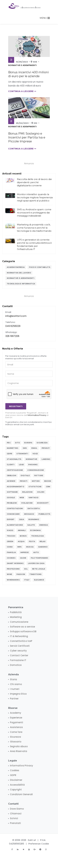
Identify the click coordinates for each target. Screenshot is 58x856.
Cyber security (18, 650)
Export (11, 519)
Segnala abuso (19, 746)
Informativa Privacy (37, 415)
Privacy (46, 448)
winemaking (13, 580)
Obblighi (11, 475)
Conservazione (35, 470)
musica (30, 547)
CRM (48, 487)
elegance (39, 580)
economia (35, 530)
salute (31, 525)
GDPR (9, 454)
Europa (28, 443)
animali (22, 530)
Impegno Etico (18, 693)
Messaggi (29, 514)
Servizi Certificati (20, 645)
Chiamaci (15, 813)
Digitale (25, 475)
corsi (10, 547)
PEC (9, 443)
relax (43, 541)
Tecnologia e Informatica (21, 284)
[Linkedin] (18, 849)
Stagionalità (14, 459)
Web (21, 497)
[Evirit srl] (24, 6)
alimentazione (15, 525)
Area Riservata (18, 751)
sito (17, 443)
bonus (23, 536)
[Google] (35, 849)
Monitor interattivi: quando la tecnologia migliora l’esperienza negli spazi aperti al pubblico (35, 197)
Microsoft (43, 503)
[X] (23, 849)
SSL (26, 569)
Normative (31, 459)
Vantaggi (33, 497)
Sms (25, 448)
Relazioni (27, 492)
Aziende (11, 481)
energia (43, 525)
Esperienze (16, 717)
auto (36, 552)
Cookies (11, 558)
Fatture (38, 475)
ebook (47, 481)
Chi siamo (16, 684)
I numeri (14, 689)
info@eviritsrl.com (15, 316)
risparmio (33, 519)
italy (27, 580)
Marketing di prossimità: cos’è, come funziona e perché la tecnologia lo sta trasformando (34, 227)
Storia (13, 679)
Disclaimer (16, 780)
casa (21, 519)
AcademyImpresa (16, 267)
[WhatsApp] (46, 849)
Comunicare (13, 514)
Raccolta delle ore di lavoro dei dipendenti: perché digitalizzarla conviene (34, 182)
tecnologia (37, 536)
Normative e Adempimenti (22, 65)
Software (12, 492)
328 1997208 (12, 336)
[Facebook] (12, 849)
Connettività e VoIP (21, 641)
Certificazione (15, 470)
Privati (23, 481)
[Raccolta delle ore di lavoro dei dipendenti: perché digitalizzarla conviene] (10, 180)
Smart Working (15, 563)
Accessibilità (17, 784)
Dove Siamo (17, 808)
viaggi (10, 530)
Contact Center (19, 655)
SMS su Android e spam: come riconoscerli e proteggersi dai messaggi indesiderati (34, 212)
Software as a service (22, 626)
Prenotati (15, 823)
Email (34, 448)
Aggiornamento (15, 487)
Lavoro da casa (36, 563)
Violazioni (27, 503)
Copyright (16, 789)
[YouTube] (29, 849)
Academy (15, 712)
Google (11, 497)
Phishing (32, 465)
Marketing (12, 448)
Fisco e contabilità (39, 267)
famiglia (11, 552)
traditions (35, 574)
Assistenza (16, 727)
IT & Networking (19, 636)
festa (32, 541)
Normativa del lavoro (19, 273)
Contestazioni (15, 508)
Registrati (15, 406)
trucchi (11, 536)
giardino (42, 547)
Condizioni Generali (21, 794)
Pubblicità (44, 514)
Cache (23, 558)
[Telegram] (40, 849)
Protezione (13, 569)
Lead (21, 465)
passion (21, 574)
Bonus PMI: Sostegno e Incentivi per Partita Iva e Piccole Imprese (26, 137)
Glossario (15, 741)
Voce (35, 454)
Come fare (16, 732)
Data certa (34, 508)
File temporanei (39, 558)
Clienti (10, 465)
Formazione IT (18, 660)
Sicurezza (42, 443)
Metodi (36, 481)
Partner (14, 698)
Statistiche (35, 487)
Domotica (16, 665)
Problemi (12, 503)
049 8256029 (12, 326)
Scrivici (14, 818)
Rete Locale (38, 569)
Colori (40, 492)
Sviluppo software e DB (23, 631)
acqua (21, 541)
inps (19, 547)
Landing (46, 459)
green (10, 541)
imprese (24, 552)
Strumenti (22, 454)
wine (9, 574)
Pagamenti (16, 722)
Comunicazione (19, 621)
